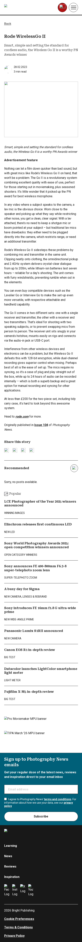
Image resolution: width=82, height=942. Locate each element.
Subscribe (41, 816)
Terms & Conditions (18, 927)
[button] (73, 7)
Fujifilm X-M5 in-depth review (29, 691)
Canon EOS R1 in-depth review (29, 650)
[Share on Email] (23, 450)
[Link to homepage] (28, 7)
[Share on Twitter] (6, 450)
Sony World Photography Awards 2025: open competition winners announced (36, 545)
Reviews (10, 866)
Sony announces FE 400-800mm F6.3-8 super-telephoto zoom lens (35, 568)
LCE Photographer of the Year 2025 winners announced (40, 503)
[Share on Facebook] (15, 450)
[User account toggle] (62, 7)
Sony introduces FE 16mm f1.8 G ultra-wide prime (40, 610)
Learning (10, 846)
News (8, 856)
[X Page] (22, 890)
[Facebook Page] (6, 890)
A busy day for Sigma (21, 589)
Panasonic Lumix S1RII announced (33, 631)
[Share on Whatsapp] (31, 450)
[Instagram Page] (14, 890)
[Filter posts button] (74, 468)
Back (7, 24)
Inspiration (11, 877)
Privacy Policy (14, 936)
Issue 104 (41, 425)
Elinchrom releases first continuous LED (38, 524)
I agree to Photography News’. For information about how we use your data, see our (40, 802)
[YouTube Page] (30, 890)
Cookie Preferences (19, 919)
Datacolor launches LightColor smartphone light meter (40, 671)
